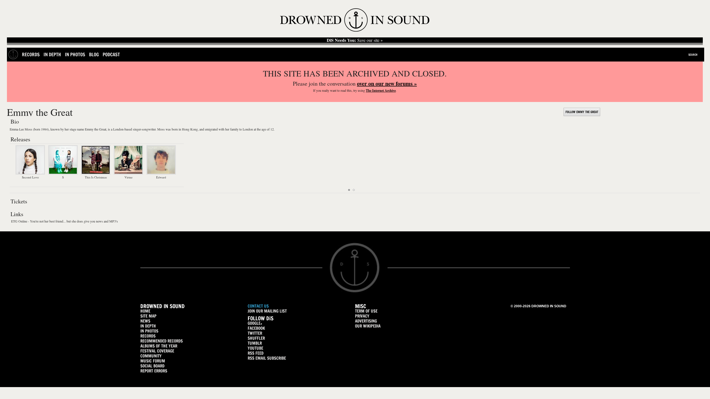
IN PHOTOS (149, 331)
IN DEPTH (148, 326)
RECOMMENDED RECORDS (161, 341)
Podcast (111, 54)
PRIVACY (362, 316)
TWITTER (255, 333)
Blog (94, 54)
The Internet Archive (381, 90)
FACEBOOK (256, 328)
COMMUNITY (151, 356)
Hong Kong (190, 129)
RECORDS (148, 336)
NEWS (145, 321)
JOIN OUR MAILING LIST (267, 311)
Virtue (129, 177)
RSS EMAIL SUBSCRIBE (267, 358)
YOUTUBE (255, 348)
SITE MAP (148, 316)
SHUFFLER (256, 338)
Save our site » (355, 40)
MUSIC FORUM (152, 361)
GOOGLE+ (255, 323)
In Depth (52, 54)
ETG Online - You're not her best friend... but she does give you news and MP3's (64, 221)
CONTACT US (258, 306)
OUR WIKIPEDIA (368, 326)
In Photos (75, 54)
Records (31, 54)
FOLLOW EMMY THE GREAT (582, 112)
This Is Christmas (96, 177)
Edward (161, 177)
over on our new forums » (387, 84)
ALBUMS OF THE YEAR (158, 346)
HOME (145, 311)
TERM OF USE (366, 311)
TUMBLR (255, 343)
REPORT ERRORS (153, 371)
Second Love (30, 177)
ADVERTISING (366, 321)
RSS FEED (255, 353)
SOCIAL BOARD (152, 366)
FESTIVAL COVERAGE (157, 351)
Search (693, 55)
